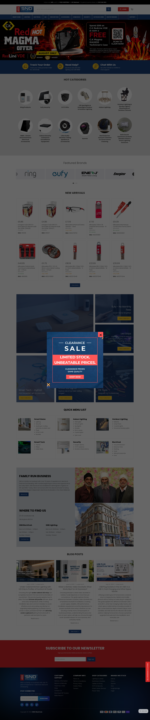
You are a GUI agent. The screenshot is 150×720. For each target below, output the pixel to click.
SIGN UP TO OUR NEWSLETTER (148, 671)
